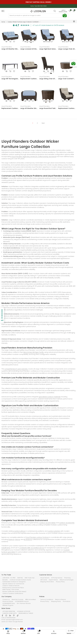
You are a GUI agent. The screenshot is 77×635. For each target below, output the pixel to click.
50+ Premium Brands (24, 603)
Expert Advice (53, 580)
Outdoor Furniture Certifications (13, 593)
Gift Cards (43, 580)
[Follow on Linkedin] (10, 615)
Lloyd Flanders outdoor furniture (37, 537)
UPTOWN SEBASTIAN (9, 611)
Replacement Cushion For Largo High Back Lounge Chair (66, 108)
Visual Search (44, 578)
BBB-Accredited (30, 599)
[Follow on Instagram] (6, 615)
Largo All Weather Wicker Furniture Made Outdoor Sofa (10, 49)
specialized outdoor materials (49, 397)
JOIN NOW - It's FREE (9, 578)
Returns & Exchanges (66, 580)
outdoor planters (54, 531)
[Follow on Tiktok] (18, 615)
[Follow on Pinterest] (14, 615)
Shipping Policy (56, 601)
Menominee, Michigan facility (33, 352)
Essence (11, 539)
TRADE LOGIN (63, 11)
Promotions (66, 601)
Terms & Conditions (46, 599)
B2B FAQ (20, 578)
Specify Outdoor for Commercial (13, 584)
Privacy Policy (60, 582)
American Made (8, 601)
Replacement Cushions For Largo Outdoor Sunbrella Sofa (29, 79)
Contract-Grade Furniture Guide (20, 580)
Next (43, 123)
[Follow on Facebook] (2, 615)
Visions (17, 539)
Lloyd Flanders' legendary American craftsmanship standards (34, 157)
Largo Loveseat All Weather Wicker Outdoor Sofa (29, 49)
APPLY (63, 10)
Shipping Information (47, 582)
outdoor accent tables (47, 523)
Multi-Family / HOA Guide (11, 589)
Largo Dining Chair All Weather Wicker (48, 79)
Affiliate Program (8, 605)
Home (3, 22)
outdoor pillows (19, 531)
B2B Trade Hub (29, 578)
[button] (2, 315)
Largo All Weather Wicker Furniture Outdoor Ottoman (29, 108)
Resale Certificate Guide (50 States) (14, 591)
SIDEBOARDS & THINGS (26, 613)
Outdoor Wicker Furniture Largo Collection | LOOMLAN (23, 22)
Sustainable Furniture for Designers (14, 582)
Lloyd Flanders (7, 47)
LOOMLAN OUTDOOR (23, 611)
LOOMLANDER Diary (9, 603)
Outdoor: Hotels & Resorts (11, 586)
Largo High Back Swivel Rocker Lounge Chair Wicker (48, 49)
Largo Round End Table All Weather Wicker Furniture (48, 108)
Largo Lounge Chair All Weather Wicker (66, 49)
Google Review (18, 622)
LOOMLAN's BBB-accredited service (31, 548)
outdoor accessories (66, 523)
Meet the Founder (17, 599)
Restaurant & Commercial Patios (13, 588)
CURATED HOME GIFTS (10, 613)
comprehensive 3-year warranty (16, 369)
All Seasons (28, 539)
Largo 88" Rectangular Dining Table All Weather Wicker (10, 79)
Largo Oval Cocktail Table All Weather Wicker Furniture (66, 79)
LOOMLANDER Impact (22, 601)
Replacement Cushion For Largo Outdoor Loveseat (10, 108)
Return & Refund (60, 599)
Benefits (5, 580)
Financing (67, 578)
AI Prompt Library (56, 578)
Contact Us (6, 599)
